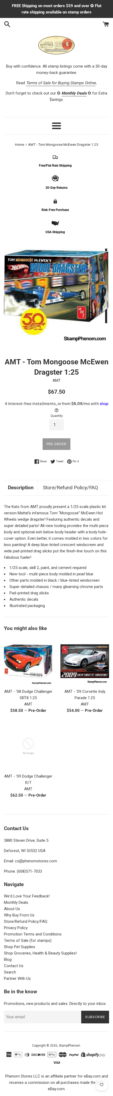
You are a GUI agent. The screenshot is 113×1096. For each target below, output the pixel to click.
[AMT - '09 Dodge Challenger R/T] (28, 746)
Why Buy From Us (19, 915)
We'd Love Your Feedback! (27, 896)
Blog (8, 959)
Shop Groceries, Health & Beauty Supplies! (40, 953)
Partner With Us (17, 978)
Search (10, 972)
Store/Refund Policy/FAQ (70, 488)
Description (21, 488)
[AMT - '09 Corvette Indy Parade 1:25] (84, 661)
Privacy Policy (16, 927)
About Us (12, 908)
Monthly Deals (16, 902)
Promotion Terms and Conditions (32, 934)
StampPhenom (69, 1045)
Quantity (56, 416)
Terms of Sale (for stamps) (28, 940)
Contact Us (13, 965)
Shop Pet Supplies (19, 946)
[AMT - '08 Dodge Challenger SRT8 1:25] (28, 661)
